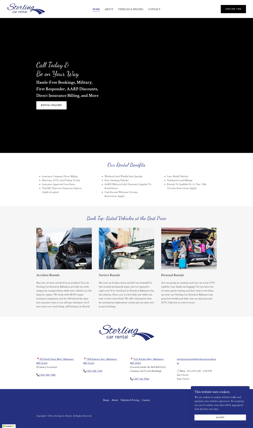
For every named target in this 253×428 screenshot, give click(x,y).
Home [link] (96, 9)
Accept (220, 417)
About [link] (109, 9)
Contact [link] (154, 9)
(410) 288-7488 (233, 9)
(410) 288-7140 (94, 371)
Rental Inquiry (51, 105)
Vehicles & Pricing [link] (130, 9)
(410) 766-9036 (141, 379)
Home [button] (106, 400)
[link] (26, 8)
